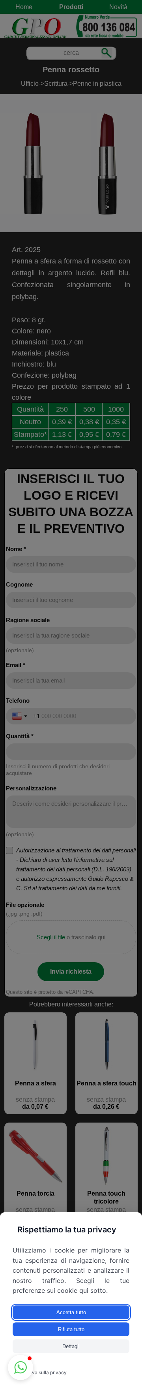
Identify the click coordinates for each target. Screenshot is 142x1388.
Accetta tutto (71, 1312)
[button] (20, 1367)
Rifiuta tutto (71, 1329)
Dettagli (71, 1346)
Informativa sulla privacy (40, 1372)
